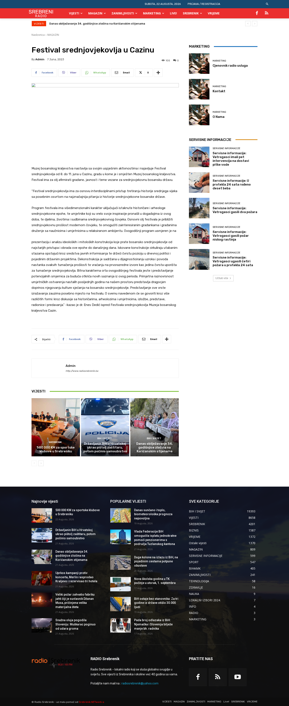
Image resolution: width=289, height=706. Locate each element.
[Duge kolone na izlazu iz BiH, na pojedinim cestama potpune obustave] (120, 562)
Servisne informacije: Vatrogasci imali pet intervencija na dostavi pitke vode (231, 159)
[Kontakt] (199, 89)
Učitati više (221, 278)
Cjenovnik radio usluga (230, 65)
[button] (267, 4)
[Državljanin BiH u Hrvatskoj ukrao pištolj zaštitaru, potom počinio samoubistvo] (105, 427)
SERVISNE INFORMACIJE (226, 148)
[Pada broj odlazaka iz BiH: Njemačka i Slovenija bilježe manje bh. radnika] (120, 625)
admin (39, 59)
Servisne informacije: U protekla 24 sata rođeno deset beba (232, 184)
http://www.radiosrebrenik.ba (82, 371)
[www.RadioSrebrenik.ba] (56, 662)
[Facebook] (257, 13)
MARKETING (219, 61)
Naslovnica (38, 35)
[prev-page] (34, 463)
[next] (254, 23)
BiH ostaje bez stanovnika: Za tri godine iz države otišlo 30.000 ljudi (156, 603)
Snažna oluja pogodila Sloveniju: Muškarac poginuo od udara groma (75, 624)
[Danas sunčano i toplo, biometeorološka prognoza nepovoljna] (120, 515)
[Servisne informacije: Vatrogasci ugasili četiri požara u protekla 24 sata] (199, 259)
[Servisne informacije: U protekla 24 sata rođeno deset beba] (199, 182)
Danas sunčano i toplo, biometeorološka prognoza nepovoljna (153, 514)
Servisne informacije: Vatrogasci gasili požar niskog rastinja (231, 235)
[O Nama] (199, 115)
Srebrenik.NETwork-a (91, 701)
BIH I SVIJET (104, 438)
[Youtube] (237, 677)
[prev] (247, 23)
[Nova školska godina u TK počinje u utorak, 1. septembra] (120, 584)
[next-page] (41, 463)
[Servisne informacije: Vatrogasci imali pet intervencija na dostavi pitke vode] (199, 157)
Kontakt (219, 91)
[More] (158, 72)
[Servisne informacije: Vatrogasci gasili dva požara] (199, 208)
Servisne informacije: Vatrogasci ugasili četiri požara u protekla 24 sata (233, 261)
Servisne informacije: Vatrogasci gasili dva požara (235, 210)
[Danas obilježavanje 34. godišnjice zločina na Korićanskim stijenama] (154, 427)
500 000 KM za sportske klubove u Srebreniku (56, 449)
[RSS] (267, 13)
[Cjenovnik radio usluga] (199, 63)
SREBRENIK (55, 442)
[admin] (48, 368)
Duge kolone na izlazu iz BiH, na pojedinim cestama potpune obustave (156, 561)
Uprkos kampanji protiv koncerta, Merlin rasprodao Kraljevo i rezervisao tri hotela (106, 23)
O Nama (218, 117)
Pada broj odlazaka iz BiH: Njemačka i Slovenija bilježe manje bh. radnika (153, 624)
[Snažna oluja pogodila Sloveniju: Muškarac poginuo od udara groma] (42, 625)
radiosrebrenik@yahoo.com (139, 683)
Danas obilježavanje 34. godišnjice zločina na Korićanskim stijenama (154, 447)
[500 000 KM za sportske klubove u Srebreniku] (56, 427)
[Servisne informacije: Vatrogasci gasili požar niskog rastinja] (199, 233)
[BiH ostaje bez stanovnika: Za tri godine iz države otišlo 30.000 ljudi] (120, 604)
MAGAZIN (53, 35)
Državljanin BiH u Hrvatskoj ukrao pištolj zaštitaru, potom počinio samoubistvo (105, 447)
